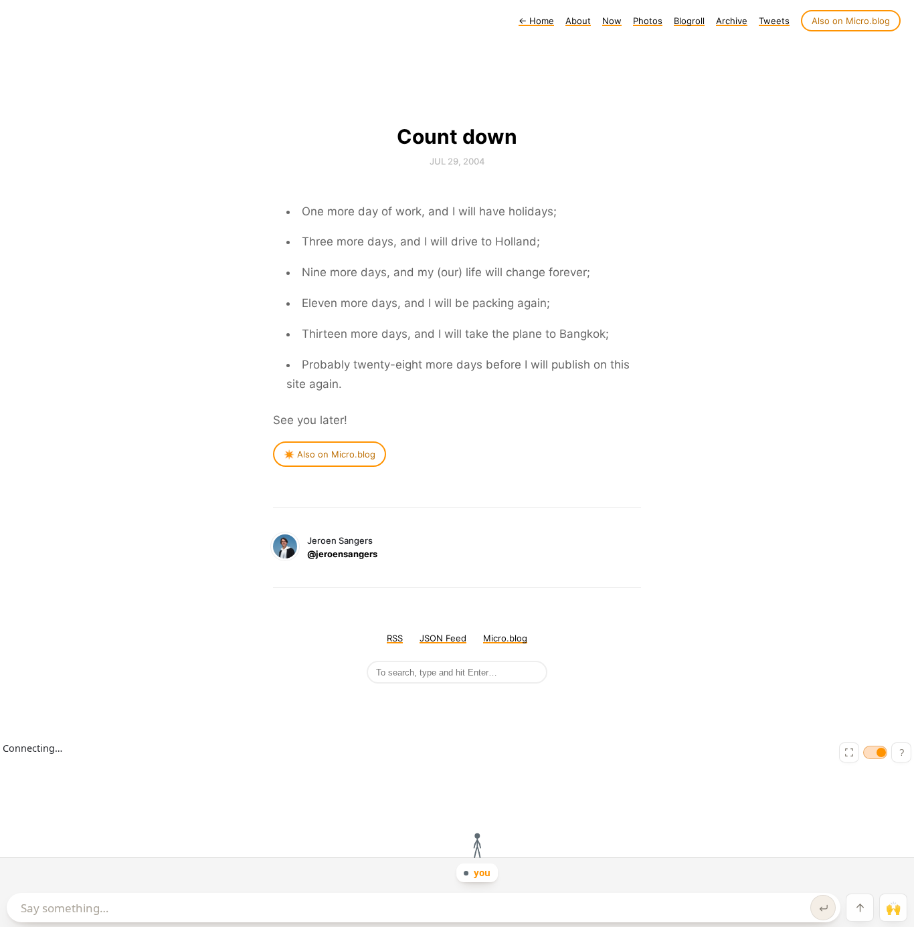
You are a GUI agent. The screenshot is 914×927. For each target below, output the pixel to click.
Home (536, 20)
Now (612, 20)
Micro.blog (505, 638)
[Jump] (860, 908)
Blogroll (689, 20)
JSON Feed (443, 638)
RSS (395, 638)
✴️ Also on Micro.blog (329, 454)
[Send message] (823, 907)
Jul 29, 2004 (457, 161)
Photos (647, 20)
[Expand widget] (849, 752)
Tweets (774, 20)
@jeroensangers (342, 553)
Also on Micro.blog (851, 20)
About (578, 20)
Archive (731, 20)
